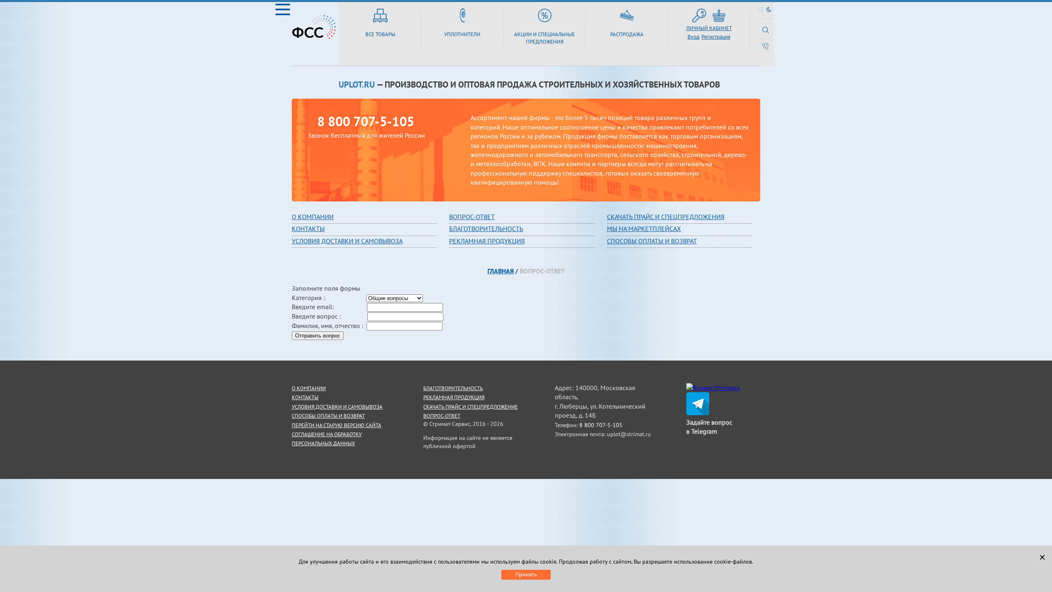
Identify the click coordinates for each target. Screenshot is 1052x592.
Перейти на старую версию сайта (336, 425)
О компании (313, 217)
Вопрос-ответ (441, 415)
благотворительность (486, 228)
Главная (500, 271)
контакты (305, 397)
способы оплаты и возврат (328, 415)
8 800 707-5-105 (365, 121)
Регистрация (715, 36)
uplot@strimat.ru (629, 434)
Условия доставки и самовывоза (347, 241)
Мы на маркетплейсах (644, 228)
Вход (693, 36)
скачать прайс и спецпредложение (470, 406)
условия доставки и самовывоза (337, 406)
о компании (309, 388)
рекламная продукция (487, 241)
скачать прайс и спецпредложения (665, 217)
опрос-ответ (474, 217)
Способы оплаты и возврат (652, 241)
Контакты (308, 228)
